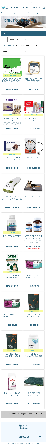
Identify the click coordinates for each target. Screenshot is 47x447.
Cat (11, 13)
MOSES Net (35, 443)
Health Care (21, 13)
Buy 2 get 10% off (12, 76)
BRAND (34, 8)
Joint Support (36, 13)
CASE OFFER (14, 8)
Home (3, 13)
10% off (12, 115)
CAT (27, 8)
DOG (22, 8)
